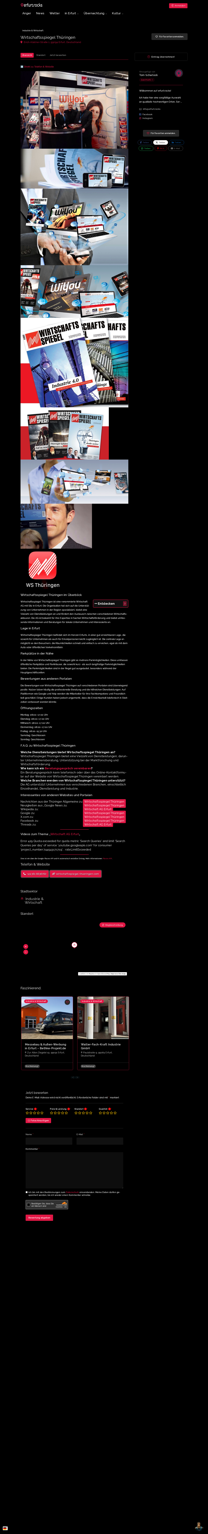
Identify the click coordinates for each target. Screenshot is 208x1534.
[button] (25, 946)
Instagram (147, 118)
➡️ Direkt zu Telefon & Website (37, 66)
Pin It (161, 148)
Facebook (147, 114)
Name (29, 1134)
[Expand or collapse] (125, 603)
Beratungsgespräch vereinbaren (68, 768)
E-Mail (80, 1134)
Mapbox (92, 974)
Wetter (55, 13)
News (40, 13)
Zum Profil (146, 80)
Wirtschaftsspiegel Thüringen (104, 801)
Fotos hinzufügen (40, 1120)
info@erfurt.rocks (151, 109)
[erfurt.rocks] (32, 5)
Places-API (107, 859)
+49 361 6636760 (36, 873)
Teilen (145, 142)
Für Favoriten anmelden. (163, 133)
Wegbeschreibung (114, 925)
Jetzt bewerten (58, 55)
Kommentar (32, 1149)
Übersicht (27, 55)
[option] (47, 1033)
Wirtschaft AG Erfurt (98, 809)
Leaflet (82, 974)
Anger (26, 13)
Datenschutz (72, 1192)
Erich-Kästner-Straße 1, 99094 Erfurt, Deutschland (52, 42)
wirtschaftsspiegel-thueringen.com (77, 873)
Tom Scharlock (148, 75)
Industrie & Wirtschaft (32, 30)
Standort (40, 55)
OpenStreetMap (103, 974)
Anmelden (179, 5)
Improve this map (118, 974)
